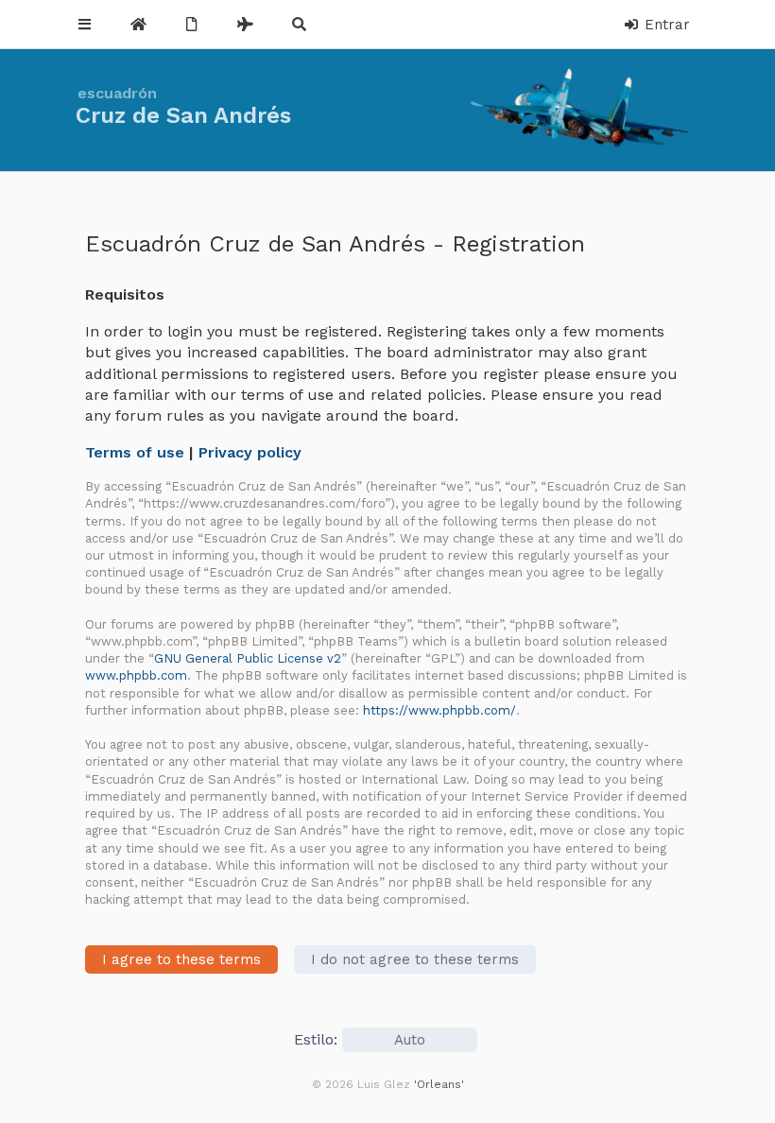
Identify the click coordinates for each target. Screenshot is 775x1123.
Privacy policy (249, 452)
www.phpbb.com (136, 675)
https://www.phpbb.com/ (439, 710)
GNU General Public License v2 (247, 658)
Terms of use (134, 452)
